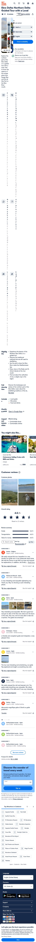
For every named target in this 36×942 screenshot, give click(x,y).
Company (6, 906)
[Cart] (24, 3)
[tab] (12, 806)
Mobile (5, 892)
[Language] (28, 3)
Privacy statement (18, 799)
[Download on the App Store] (23, 896)
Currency (6, 882)
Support (5, 902)
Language (6, 873)
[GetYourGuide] (3, 3)
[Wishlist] (19, 3)
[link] (14, 451)
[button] (7, 14)
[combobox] (20, 544)
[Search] (14, 3)
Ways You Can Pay (8, 914)
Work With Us (7, 911)
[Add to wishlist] (25, 437)
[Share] (33, 14)
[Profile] (33, 3)
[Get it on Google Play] (9, 896)
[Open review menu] (33, 552)
